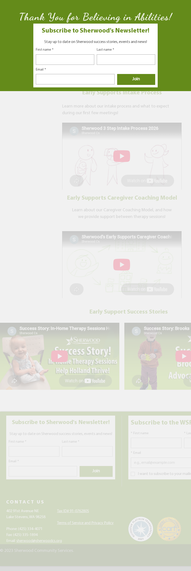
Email (41, 69)
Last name (105, 50)
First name (44, 50)
